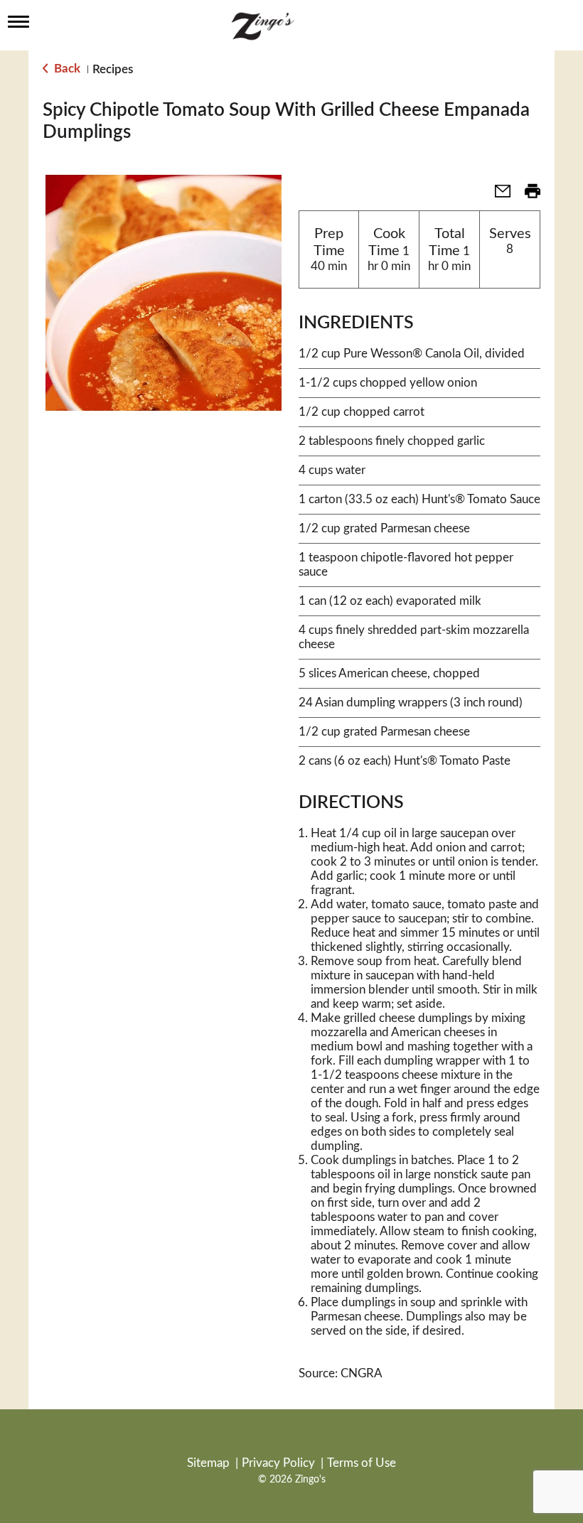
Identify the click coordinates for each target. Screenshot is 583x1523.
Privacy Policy (278, 1463)
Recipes (112, 69)
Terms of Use (361, 1463)
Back (65, 69)
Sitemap (208, 1463)
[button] (496, 196)
